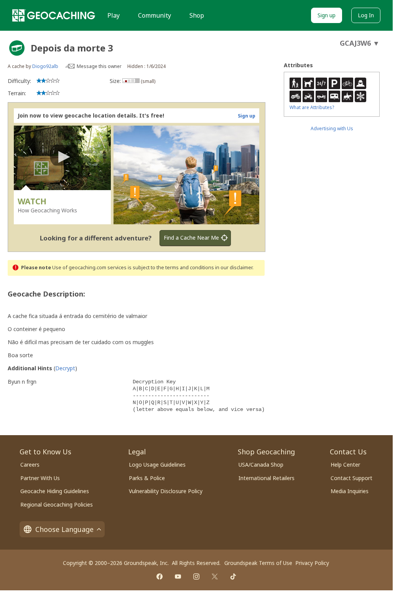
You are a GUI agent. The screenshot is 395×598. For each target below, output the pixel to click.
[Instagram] (196, 576)
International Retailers (267, 478)
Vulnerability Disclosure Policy (165, 491)
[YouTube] (178, 576)
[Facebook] (159, 576)
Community (154, 15)
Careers (30, 464)
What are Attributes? (312, 107)
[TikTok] (233, 576)
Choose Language (64, 529)
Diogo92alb (45, 66)
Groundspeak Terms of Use (258, 563)
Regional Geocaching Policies (56, 504)
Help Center (345, 464)
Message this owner (99, 66)
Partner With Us (40, 478)
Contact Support (351, 478)
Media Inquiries (350, 491)
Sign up (327, 15)
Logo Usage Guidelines (157, 464)
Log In (366, 15)
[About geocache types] (17, 48)
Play (113, 15)
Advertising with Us (332, 128)
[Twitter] (214, 576)
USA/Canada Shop (261, 464)
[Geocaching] (53, 15)
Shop (196, 15)
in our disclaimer (233, 267)
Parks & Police (147, 478)
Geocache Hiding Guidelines (54, 491)
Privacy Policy (312, 563)
